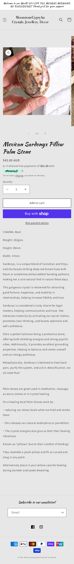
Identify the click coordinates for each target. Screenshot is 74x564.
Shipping (19, 175)
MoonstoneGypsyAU (32, 557)
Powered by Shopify (48, 557)
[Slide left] (28, 133)
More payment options (37, 222)
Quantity (7, 181)
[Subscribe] (62, 512)
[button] (5, 20)
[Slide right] (45, 133)
